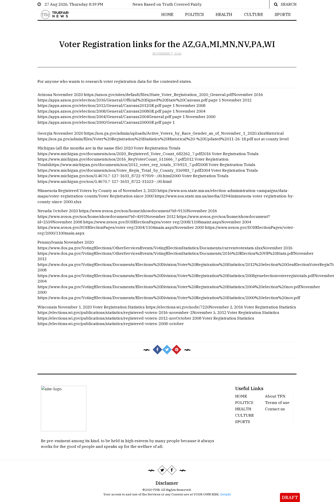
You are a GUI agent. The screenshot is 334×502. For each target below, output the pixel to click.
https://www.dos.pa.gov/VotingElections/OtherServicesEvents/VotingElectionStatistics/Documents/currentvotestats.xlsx (150, 247)
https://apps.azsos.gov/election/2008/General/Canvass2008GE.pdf (99, 111)
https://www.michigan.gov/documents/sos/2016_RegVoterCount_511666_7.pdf (110, 159)
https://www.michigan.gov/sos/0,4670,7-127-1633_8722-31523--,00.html (104, 181)
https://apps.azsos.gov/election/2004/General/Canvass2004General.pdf (104, 116)
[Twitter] (162, 470)
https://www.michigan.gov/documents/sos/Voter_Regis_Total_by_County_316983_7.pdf (119, 170)
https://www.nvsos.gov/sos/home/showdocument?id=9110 (133, 210)
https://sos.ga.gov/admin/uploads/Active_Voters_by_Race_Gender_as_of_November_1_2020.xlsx (174, 133)
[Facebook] (172, 470)
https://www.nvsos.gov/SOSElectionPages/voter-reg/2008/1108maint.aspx (152, 222)
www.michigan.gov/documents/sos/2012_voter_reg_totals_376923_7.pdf (130, 164)
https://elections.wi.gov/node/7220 (177, 307)
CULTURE (253, 14)
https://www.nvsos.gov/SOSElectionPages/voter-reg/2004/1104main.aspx (105, 227)
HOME (167, 14)
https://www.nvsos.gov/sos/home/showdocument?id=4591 (91, 216)
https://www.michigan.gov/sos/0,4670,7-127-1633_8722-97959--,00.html (104, 175)
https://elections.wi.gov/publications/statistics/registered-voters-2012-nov (106, 318)
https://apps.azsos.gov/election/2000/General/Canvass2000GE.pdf (99, 122)
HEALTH (224, 14)
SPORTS (283, 14)
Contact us (275, 408)
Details (225, 494)
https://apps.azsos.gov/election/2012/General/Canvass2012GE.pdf (99, 105)
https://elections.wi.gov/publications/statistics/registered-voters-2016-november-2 (114, 312)
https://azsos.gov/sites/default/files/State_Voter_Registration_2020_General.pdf (158, 94)
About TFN (275, 396)
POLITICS (194, 14)
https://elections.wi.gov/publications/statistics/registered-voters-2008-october (110, 323)
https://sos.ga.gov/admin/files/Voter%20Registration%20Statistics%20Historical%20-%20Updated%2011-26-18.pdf (145, 138)
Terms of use (277, 402)
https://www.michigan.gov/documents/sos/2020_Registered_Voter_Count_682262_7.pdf (119, 153)
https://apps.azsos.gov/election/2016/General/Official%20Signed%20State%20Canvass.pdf (122, 100)
